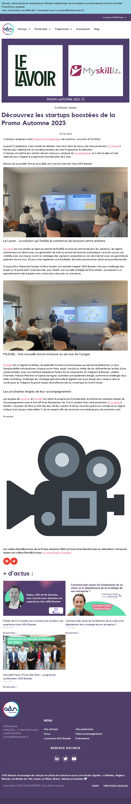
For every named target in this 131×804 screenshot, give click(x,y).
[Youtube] (74, 758)
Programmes (62, 29)
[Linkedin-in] (57, 758)
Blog (96, 29)
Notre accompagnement (89, 734)
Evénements (83, 29)
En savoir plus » (9, 633)
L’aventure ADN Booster (57, 738)
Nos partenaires (84, 729)
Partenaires (41, 29)
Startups (22, 29)
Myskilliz (7, 365)
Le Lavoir (8, 249)
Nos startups (51, 729)
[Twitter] (65, 758)
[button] (6, 561)
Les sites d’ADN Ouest (113, 17)
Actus (47, 734)
